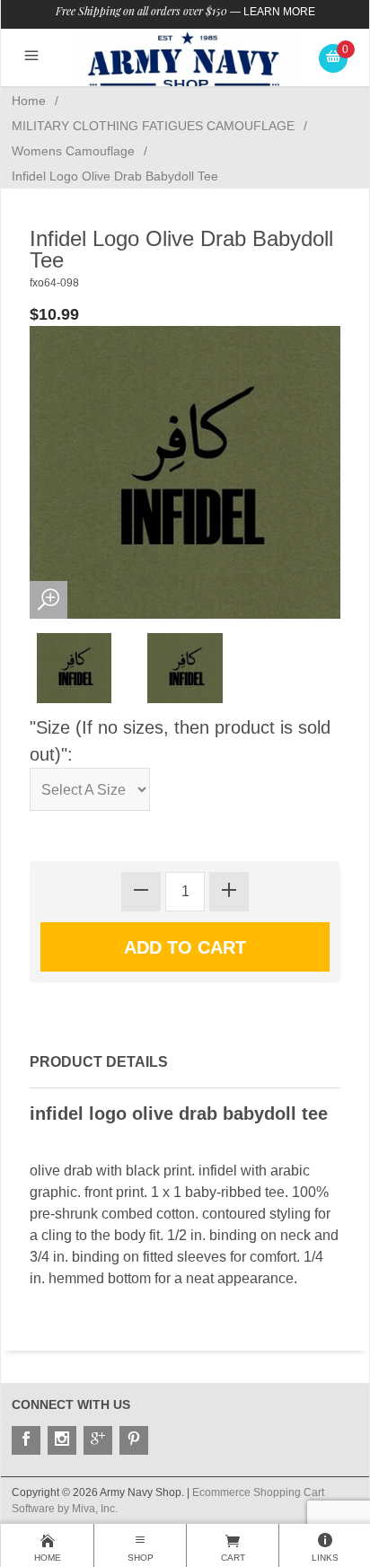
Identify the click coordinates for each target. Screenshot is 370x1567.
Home (29, 100)
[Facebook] (26, 1440)
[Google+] (98, 1440)
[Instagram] (62, 1440)
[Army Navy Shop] (184, 60)
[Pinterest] (133, 1440)
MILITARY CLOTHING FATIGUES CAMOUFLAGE (153, 126)
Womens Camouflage (73, 151)
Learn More (279, 11)
